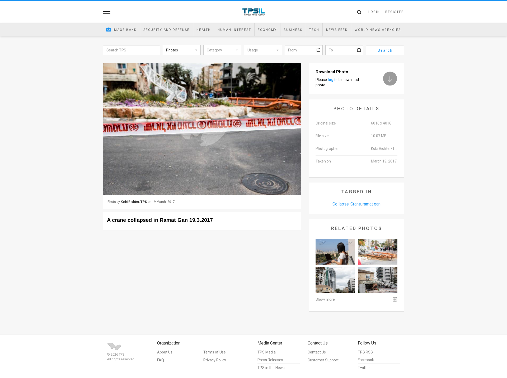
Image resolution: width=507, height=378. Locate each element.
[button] (181, 50)
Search (385, 50)
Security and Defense (166, 30)
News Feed (337, 30)
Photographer (327, 148)
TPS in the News (271, 368)
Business (293, 30)
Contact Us (317, 352)
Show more (325, 299)
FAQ (160, 360)
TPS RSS (365, 352)
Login (374, 12)
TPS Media (266, 352)
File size (322, 136)
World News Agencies (378, 30)
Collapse (340, 204)
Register (394, 12)
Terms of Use (214, 352)
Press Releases (270, 360)
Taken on (323, 161)
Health (203, 30)
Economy (267, 30)
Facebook (366, 360)
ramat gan (372, 204)
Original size (326, 123)
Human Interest (234, 30)
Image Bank (125, 30)
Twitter (364, 368)
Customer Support (323, 360)
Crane (355, 204)
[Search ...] (359, 12)
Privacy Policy (214, 360)
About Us (164, 352)
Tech (314, 30)
